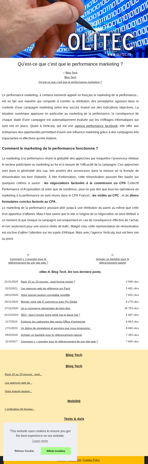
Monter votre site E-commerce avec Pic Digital (49, 301)
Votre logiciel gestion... (18, 391)
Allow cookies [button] (56, 450)
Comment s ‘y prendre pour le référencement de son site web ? (28, 260)
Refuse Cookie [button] (24, 450)
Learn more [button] (40, 441)
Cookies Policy (91, 460)
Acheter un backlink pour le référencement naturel (112, 260)
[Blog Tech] (74, 29)
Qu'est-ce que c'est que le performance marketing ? (70, 82)
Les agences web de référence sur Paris (45, 288)
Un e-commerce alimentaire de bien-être (45, 308)
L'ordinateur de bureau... (20, 409)
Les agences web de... (18, 382)
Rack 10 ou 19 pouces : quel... (23, 374)
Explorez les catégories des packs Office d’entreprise (53, 321)
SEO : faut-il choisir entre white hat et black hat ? (50, 314)
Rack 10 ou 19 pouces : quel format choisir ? (48, 281)
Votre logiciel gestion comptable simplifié (45, 295)
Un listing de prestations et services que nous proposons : (56, 328)
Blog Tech (71, 72)
